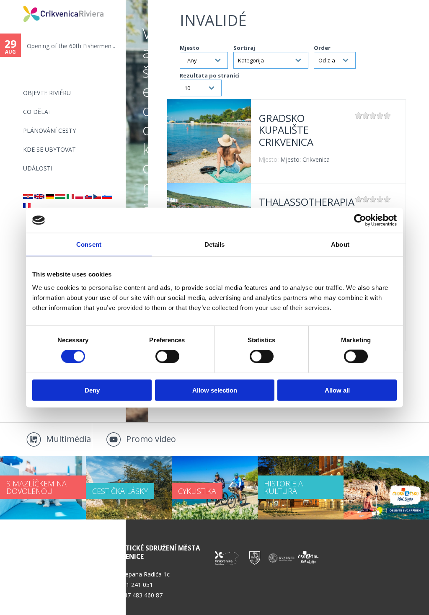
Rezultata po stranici (210, 75)
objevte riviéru (47, 93)
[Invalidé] (97, 197)
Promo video (151, 438)
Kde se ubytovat (49, 149)
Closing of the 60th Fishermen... (94, 46)
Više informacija (209, 141)
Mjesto (189, 48)
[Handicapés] (27, 206)
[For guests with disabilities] (39, 197)
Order (322, 48)
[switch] (167, 356)
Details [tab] (214, 244)
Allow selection (214, 389)
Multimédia (68, 438)
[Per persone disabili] (70, 197)
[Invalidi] (28, 197)
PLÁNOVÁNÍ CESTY (49, 130)
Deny (92, 389)
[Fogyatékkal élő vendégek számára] (60, 197)
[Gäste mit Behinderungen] (50, 197)
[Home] (18, 3)
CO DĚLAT (37, 112)
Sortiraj (244, 48)
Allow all (337, 389)
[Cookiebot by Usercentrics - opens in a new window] (360, 220)
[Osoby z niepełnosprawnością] (79, 197)
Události (37, 168)
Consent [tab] (88, 244)
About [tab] (340, 244)
